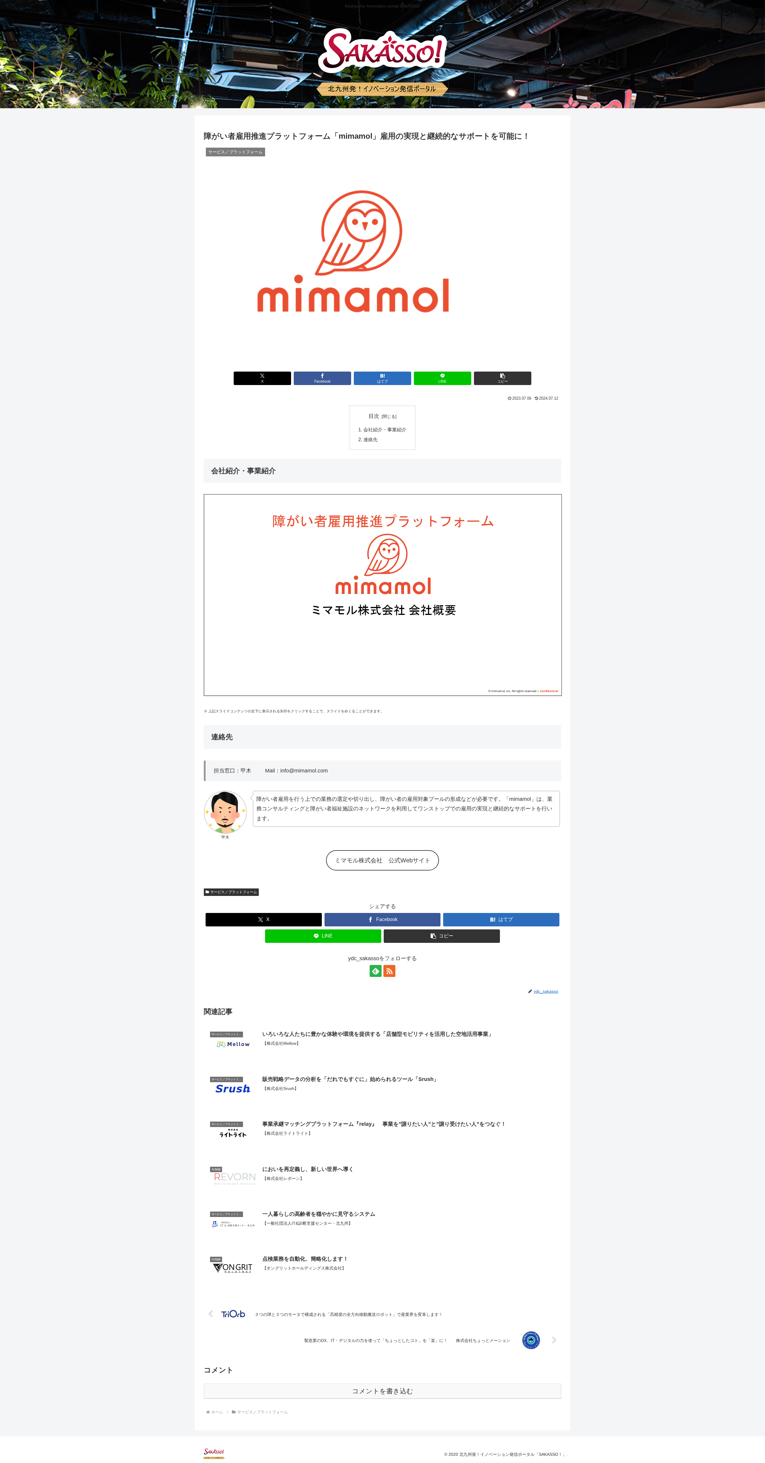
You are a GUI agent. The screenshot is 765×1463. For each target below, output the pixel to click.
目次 (373, 416)
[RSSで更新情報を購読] (389, 971)
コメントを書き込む (382, 1391)
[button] (502, 378)
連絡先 (370, 439)
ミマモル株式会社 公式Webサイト (383, 860)
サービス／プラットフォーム (233, 892)
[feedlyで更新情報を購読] (376, 971)
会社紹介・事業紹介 (384, 429)
